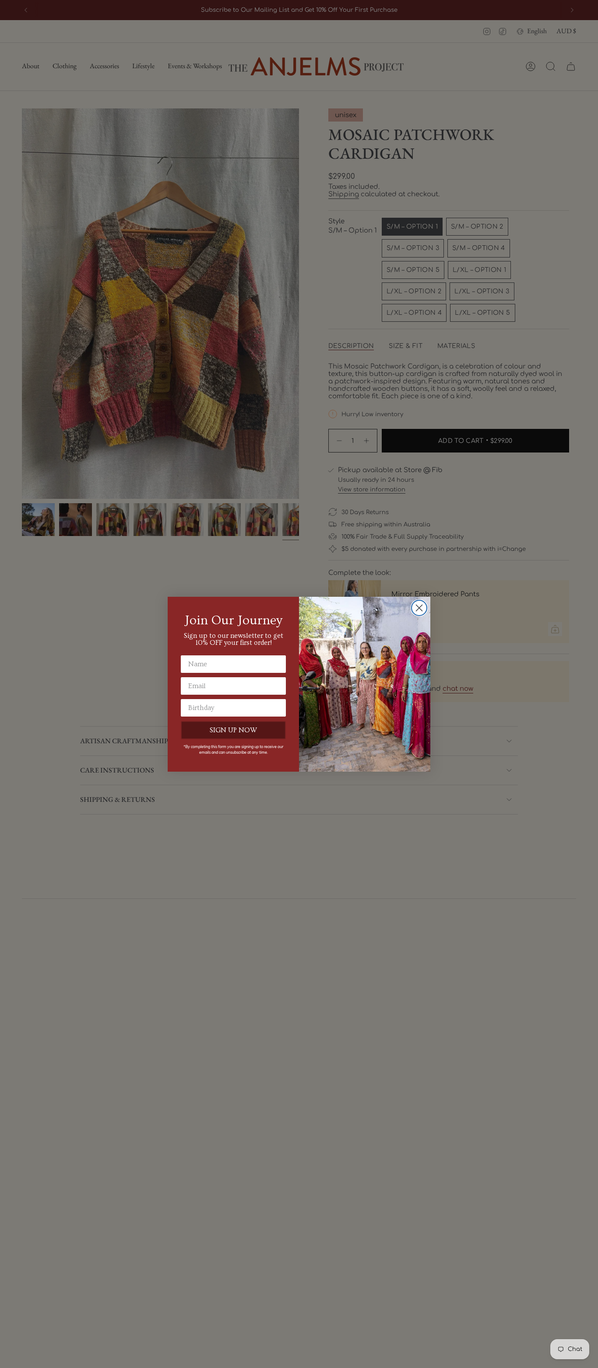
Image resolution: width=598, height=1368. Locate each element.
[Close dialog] (419, 608)
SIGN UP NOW (233, 730)
